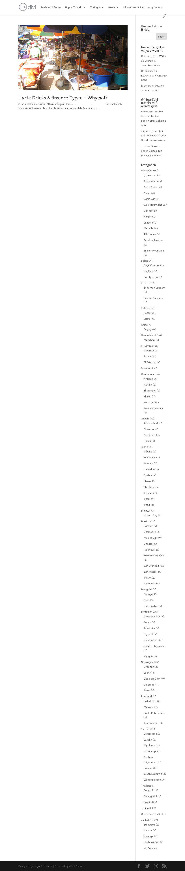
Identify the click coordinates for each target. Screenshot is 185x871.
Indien (145, 418)
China (144, 325)
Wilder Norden (152, 780)
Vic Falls (148, 848)
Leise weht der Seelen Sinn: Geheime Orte (153, 120)
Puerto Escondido (154, 555)
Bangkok (149, 790)
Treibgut (95, 7)
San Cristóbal (152, 566)
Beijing (147, 329)
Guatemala (147, 374)
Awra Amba (151, 187)
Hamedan (149, 469)
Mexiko (145, 521)
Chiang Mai (150, 796)
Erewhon (146, 368)
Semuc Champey (153, 408)
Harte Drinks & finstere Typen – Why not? (63, 97)
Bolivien (145, 308)
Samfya (148, 768)
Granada (149, 667)
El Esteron (150, 362)
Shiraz (147, 481)
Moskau (148, 707)
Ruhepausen (151, 640)
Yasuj (147, 499)
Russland (146, 696)
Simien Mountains (154, 250)
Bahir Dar (149, 199)
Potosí (147, 313)
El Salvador (147, 346)
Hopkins (148, 271)
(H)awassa (150, 175)
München (149, 340)
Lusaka (148, 739)
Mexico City (150, 538)
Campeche (150, 532)
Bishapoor (149, 457)
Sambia (145, 729)
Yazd (147, 505)
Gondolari (149, 435)
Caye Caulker (151, 265)
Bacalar (148, 526)
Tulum (147, 577)
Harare (148, 830)
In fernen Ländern (154, 288)
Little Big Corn (152, 678)
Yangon (148, 656)
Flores (147, 396)
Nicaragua (147, 662)
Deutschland (148, 335)
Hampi (147, 441)
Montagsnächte (150, 86)
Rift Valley (150, 234)
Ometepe (149, 684)
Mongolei (146, 589)
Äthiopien (146, 170)
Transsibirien (151, 723)
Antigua (148, 379)
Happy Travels (73, 7)
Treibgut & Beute (51, 7)
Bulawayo (149, 824)
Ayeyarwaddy (152, 616)
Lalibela (148, 222)
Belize (144, 260)
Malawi (145, 511)
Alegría (148, 350)
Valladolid (149, 583)
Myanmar (146, 612)
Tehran (148, 493)
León (146, 673)
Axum (147, 193)
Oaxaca (148, 544)
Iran (143, 447)
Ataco (147, 356)
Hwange (148, 836)
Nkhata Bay (150, 515)
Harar (147, 216)
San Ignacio (151, 277)
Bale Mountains (153, 205)
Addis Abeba (151, 181)
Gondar (148, 211)
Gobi (146, 600)
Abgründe (154, 7)
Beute (111, 7)
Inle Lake (149, 628)
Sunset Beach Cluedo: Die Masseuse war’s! (151, 150)
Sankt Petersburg (154, 713)
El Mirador (150, 390)
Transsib (146, 802)
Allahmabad (151, 423)
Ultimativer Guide (133, 7)
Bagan (147, 622)
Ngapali (148, 634)
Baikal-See (150, 701)
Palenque (149, 550)
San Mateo (150, 572)
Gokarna (149, 429)
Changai (148, 594)
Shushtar (149, 487)
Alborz (148, 451)
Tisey (147, 690)
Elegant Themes (42, 866)
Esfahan (148, 463)
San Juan (149, 402)
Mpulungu (150, 745)
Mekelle (148, 228)
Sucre (147, 319)
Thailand (146, 785)
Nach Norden (151, 842)
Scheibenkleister (153, 240)
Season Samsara (153, 298)
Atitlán (148, 384)
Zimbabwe (147, 820)
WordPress (75, 866)
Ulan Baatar (151, 606)
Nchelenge (150, 751)
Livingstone (150, 734)
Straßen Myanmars (155, 646)
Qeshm (148, 475)
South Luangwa (153, 774)
